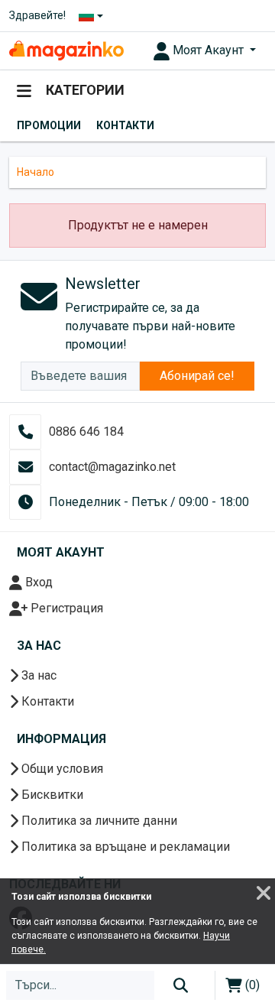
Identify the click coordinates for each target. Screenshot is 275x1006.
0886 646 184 (86, 431)
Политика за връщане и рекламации (124, 846)
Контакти (125, 125)
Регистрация (65, 608)
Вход (37, 582)
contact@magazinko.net (112, 466)
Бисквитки (50, 794)
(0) (251, 985)
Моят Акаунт (208, 50)
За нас (37, 675)
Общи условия (60, 768)
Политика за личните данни (97, 820)
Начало (35, 172)
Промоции (49, 125)
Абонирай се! (197, 375)
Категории (84, 90)
